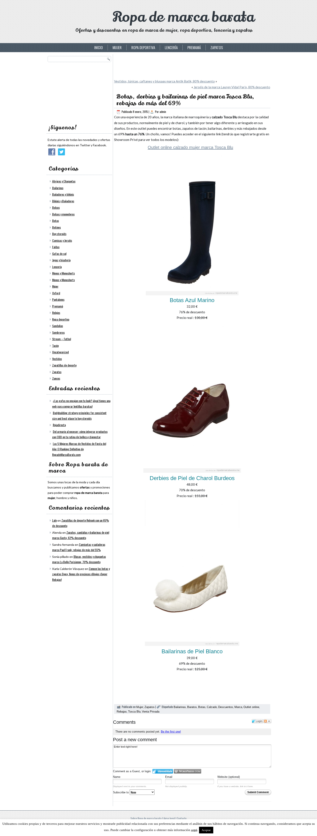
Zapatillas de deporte (64, 365)
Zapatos (216, 47)
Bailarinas (57, 188)
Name (116, 776)
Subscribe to (121, 792)
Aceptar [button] (206, 830)
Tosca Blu (134, 711)
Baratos (192, 707)
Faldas (56, 247)
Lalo (54, 520)
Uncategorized (60, 352)
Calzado (212, 707)
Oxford (56, 293)
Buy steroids (59, 233)
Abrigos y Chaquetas (63, 181)
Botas (55, 220)
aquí (194, 830)
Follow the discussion (267, 721)
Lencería (171, 47)
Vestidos (57, 358)
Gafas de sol (59, 253)
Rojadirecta (59, 425)
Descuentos (225, 707)
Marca (238, 707)
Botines (56, 227)
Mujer (117, 47)
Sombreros (58, 332)
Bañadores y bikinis (63, 194)
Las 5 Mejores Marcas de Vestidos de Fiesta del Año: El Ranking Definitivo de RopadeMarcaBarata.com (79, 449)
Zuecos (56, 378)
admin (163, 111)
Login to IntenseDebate (162, 771)
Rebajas (122, 711)
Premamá (194, 47)
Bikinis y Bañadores (63, 201)
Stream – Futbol (61, 339)
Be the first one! (171, 731)
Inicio (98, 47)
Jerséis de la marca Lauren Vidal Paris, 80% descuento (232, 87)
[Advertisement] (80, 92)
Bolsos (56, 207)
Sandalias (57, 325)
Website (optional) (228, 776)
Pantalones (58, 299)
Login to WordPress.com (187, 771)
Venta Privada (150, 711)
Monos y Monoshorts (63, 273)
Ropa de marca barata (183, 17)
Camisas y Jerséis (62, 240)
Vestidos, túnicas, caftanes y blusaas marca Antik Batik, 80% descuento (164, 81)
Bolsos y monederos (63, 214)
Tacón (55, 345)
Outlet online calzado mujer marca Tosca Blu (190, 147)
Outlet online (251, 707)
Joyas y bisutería (61, 260)
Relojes (56, 312)
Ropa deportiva (143, 47)
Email (168, 776)
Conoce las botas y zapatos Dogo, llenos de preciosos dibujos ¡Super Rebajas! (81, 574)
